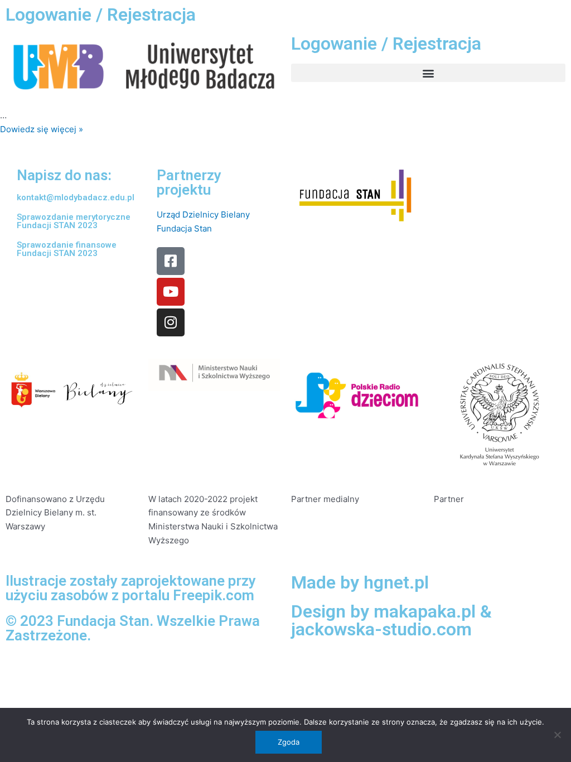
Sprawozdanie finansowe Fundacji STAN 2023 (67, 249)
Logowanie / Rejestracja (101, 14)
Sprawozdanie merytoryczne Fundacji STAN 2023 (73, 221)
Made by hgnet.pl (360, 582)
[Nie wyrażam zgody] (557, 734)
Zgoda (288, 741)
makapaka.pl (425, 611)
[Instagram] (171, 322)
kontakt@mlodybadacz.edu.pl (75, 197)
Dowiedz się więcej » (41, 129)
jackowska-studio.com (381, 629)
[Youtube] (171, 292)
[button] (428, 73)
